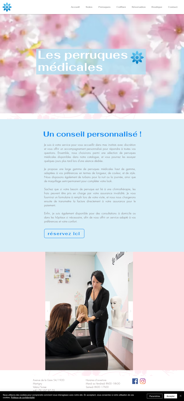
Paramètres (154, 396)
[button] (88, 7)
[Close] (180, 396)
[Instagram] (142, 381)
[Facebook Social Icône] (135, 381)
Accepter (171, 396)
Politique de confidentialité (23, 397)
